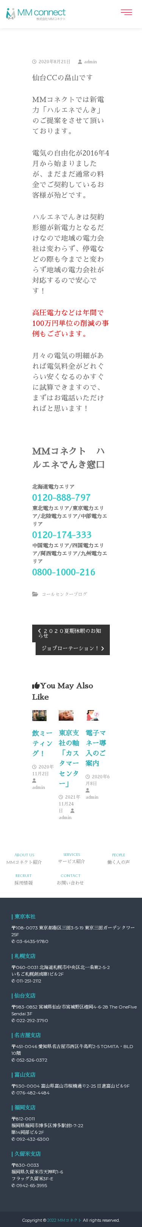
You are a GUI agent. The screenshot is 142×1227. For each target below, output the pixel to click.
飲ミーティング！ (42, 743)
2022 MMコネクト (64, 1220)
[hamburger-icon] (125, 12)
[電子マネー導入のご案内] (93, 715)
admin (90, 62)
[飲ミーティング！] (39, 715)
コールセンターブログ (64, 594)
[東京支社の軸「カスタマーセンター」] (66, 715)
